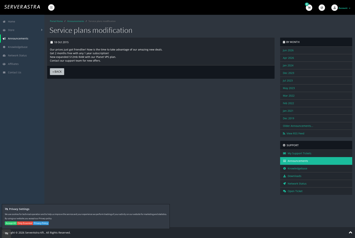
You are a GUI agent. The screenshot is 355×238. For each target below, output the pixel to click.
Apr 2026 (288, 58)
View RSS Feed (294, 133)
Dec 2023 (288, 73)
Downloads (293, 176)
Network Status (16, 55)
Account (344, 8)
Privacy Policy (41, 223)
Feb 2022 (288, 103)
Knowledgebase (17, 47)
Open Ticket (294, 191)
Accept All (11, 223)
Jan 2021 (288, 110)
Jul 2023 (288, 80)
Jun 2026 (288, 50)
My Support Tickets (298, 153)
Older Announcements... (298, 126)
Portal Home (56, 21)
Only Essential (25, 223)
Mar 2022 (289, 95)
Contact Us (13, 72)
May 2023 (289, 88)
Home (10, 21)
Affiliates (12, 64)
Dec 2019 (288, 118)
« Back (57, 71)
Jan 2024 (288, 65)
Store (10, 30)
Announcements (17, 38)
